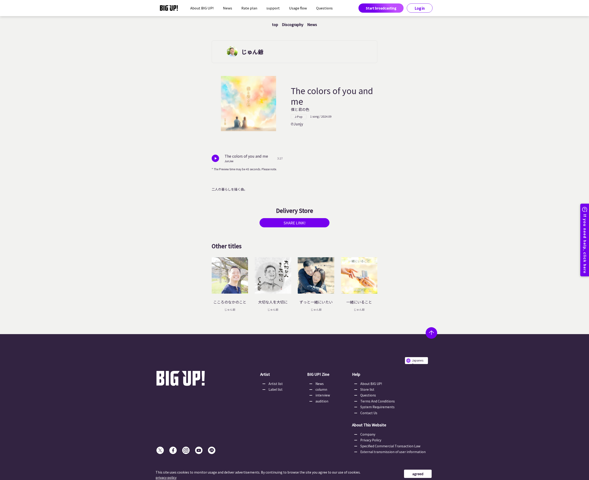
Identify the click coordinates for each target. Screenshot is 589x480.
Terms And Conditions (377, 401)
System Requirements (377, 407)
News (227, 8)
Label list (276, 389)
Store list (367, 389)
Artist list (276, 383)
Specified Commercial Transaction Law (390, 446)
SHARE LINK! (294, 223)
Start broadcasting (381, 8)
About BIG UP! (202, 8)
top (275, 24)
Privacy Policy (370, 440)
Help (356, 374)
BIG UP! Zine (318, 374)
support (273, 8)
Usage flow (298, 8)
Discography (292, 24)
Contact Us (368, 413)
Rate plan (249, 8)
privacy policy (166, 477)
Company (367, 434)
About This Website (369, 425)
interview (322, 395)
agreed (417, 473)
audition (321, 401)
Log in (420, 8)
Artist (265, 374)
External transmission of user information (393, 451)
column (321, 389)
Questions (324, 8)
